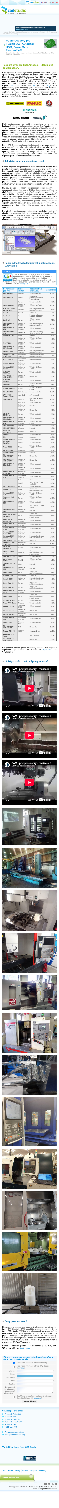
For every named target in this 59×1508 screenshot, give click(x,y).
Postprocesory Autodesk (14, 1432)
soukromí (37, 1398)
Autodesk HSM (10, 1417)
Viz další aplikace (10, 1447)
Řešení (10, 1470)
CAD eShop (25, 1348)
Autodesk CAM (10, 1424)
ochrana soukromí (50, 1489)
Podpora (34, 1470)
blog (48, 85)
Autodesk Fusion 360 (13, 1414)
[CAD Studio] (13, 13)
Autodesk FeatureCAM (13, 1422)
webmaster (37, 1489)
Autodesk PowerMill (12, 1419)
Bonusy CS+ (24, 284)
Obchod (25, 1470)
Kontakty (42, 1470)
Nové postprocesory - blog (15, 1435)
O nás (3, 1470)
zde (11, 85)
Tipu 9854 (48, 650)
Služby (17, 1470)
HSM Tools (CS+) (11, 1427)
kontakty (21, 1368)
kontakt (54, 1486)
